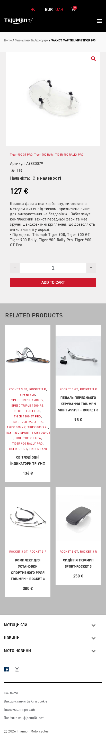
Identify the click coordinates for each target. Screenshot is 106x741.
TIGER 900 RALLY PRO (69, 154)
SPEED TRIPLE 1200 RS (27, 405)
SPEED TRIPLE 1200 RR (27, 400)
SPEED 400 (27, 394)
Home (8, 40)
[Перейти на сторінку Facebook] (9, 670)
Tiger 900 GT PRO (21, 154)
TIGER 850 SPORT (17, 432)
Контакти (11, 693)
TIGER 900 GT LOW (28, 438)
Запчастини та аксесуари (31, 40)
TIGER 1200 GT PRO (27, 416)
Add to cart (53, 283)
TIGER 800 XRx (38, 427)
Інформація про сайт (20, 710)
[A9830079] (53, 99)
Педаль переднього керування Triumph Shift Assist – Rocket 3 (78, 404)
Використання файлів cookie (25, 701)
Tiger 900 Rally (44, 154)
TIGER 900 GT (41, 432)
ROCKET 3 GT (18, 389)
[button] (99, 21)
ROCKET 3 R (37, 389)
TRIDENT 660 (38, 449)
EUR (49, 10)
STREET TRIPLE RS (27, 411)
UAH (59, 10)
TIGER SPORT (18, 449)
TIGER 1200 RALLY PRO (27, 422)
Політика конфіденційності (24, 718)
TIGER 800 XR (16, 427)
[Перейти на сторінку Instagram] (19, 670)
